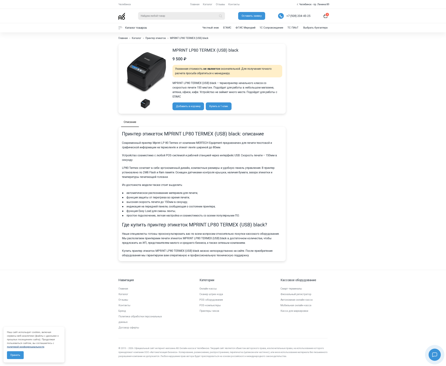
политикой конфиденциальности (25, 346)
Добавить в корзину (188, 106)
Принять (15, 355)
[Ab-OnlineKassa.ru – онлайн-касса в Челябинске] (121, 16)
